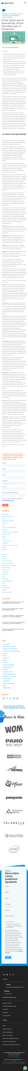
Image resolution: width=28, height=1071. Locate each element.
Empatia (5, 660)
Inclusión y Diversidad (8, 665)
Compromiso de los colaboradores (10, 532)
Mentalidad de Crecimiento (8, 565)
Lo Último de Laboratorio (8, 563)
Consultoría (5, 1009)
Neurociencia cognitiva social (9, 1041)
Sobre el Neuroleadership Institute (10, 1038)
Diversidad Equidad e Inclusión (10, 1006)
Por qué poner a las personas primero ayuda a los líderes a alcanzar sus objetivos (13, 623)
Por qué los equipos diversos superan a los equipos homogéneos (13, 629)
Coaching (4, 529)
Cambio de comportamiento (10, 15)
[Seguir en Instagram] (13, 698)
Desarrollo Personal (7, 541)
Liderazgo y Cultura (6, 561)
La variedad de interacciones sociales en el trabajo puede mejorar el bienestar (13, 602)
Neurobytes (5, 572)
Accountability (5, 514)
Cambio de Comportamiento (10, 648)
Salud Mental (5, 578)
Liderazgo (4, 558)
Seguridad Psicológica (7, 581)
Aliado (3, 518)
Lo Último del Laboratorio (9, 674)
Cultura (4, 536)
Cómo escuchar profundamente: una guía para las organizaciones (12, 609)
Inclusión (4, 554)
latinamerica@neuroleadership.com (14, 987)
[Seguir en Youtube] (17, 698)
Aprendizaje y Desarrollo (10, 13)
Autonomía (4, 523)
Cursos (3, 538)
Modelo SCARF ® (6, 567)
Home (4, 1025)
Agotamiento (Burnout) (7, 516)
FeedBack (4, 549)
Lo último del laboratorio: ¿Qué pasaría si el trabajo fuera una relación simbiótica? (13, 616)
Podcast (4, 576)
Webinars (4, 590)
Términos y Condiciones (14, 1056)
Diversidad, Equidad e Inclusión (9, 545)
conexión (5, 653)
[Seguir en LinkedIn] (3, 698)
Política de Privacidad (14, 1055)
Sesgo (3, 583)
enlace (3, 446)
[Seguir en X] (10, 698)
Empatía (4, 547)
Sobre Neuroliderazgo (8, 1032)
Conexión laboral (6, 534)
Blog (21, 13)
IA (2, 552)
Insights (4, 556)
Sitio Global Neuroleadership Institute (11, 1044)
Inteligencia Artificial (8, 667)
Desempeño (5, 543)
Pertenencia (5, 574)
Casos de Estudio (7, 1015)
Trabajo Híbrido (7, 17)
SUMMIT (4, 585)
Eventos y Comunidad (8, 1035)
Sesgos (5, 685)
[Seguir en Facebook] (7, 698)
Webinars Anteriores (7, 592)
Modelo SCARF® (7, 678)
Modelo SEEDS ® (6, 570)
